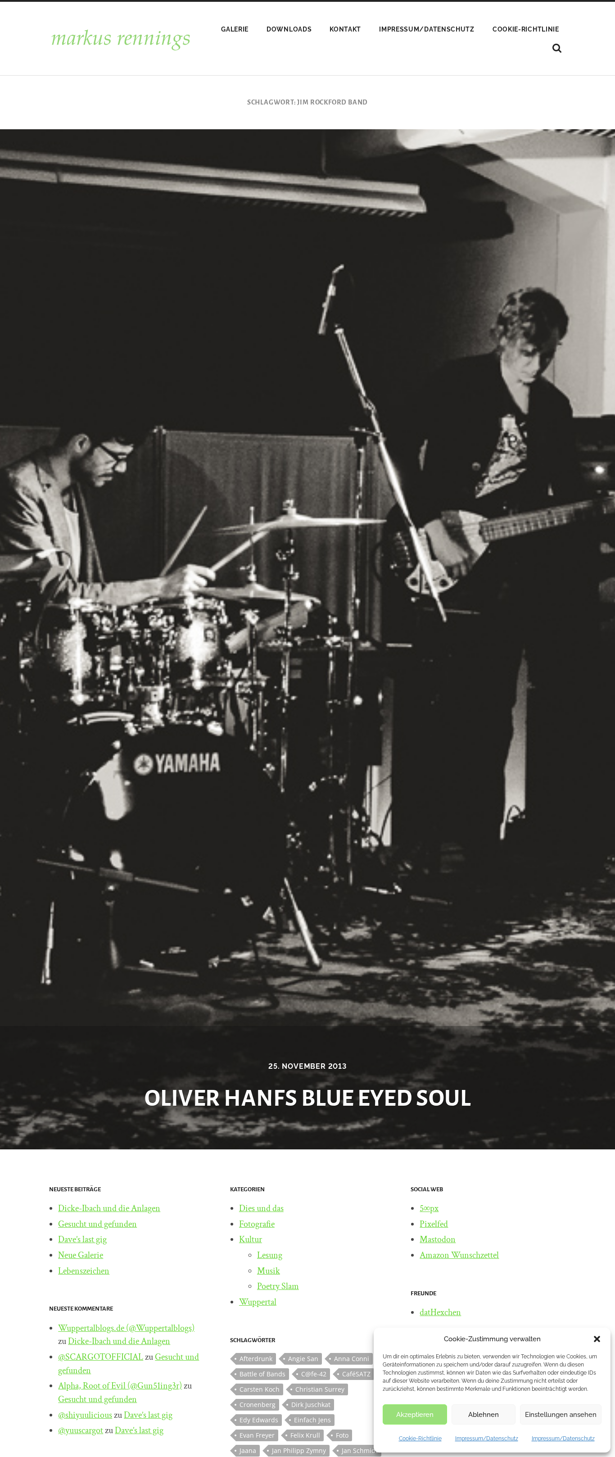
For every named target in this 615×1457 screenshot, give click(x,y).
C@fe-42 (313, 1374)
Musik (268, 1271)
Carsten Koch (260, 1389)
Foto (342, 1435)
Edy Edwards (259, 1420)
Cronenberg (258, 1404)
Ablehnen (483, 1415)
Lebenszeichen (83, 1271)
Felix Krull (305, 1435)
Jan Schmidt (360, 1450)
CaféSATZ (356, 1374)
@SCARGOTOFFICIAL (100, 1357)
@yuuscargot (80, 1430)
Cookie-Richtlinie (420, 1438)
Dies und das (261, 1208)
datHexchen (440, 1312)
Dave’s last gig (82, 1239)
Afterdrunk (256, 1358)
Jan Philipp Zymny (299, 1450)
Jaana (248, 1450)
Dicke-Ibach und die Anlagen (109, 1208)
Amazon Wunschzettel (459, 1255)
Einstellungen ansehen (561, 1415)
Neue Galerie (80, 1255)
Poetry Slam (278, 1286)
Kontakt (345, 29)
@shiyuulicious (85, 1415)
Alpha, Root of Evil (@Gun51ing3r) (120, 1386)
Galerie (235, 29)
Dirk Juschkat (310, 1404)
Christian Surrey (319, 1389)
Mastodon (438, 1239)
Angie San (303, 1358)
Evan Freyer (257, 1435)
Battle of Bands (262, 1374)
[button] (596, 1339)
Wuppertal (257, 1302)
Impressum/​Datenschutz (486, 1438)
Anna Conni (351, 1358)
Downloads (289, 29)
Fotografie (257, 1224)
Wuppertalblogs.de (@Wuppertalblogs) (126, 1328)
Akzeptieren (415, 1415)
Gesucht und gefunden (97, 1224)
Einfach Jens (312, 1420)
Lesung (269, 1255)
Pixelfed (434, 1224)
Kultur (250, 1239)
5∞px (429, 1208)
